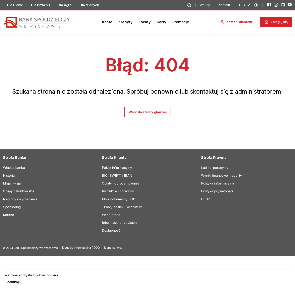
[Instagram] (276, 4)
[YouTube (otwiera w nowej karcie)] (289, 4)
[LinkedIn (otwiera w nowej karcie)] (282, 4)
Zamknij (13, 282)
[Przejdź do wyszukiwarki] (189, 5)
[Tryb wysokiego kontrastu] (257, 5)
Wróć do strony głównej (148, 112)
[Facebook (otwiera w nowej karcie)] (269, 4)
